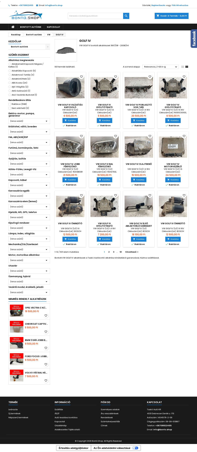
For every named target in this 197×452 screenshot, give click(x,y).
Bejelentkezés (158, 5)
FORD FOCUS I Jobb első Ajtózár (37, 356)
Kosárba (70, 120)
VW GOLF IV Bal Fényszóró (104, 165)
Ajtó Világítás (20, 86)
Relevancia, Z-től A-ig (161, 67)
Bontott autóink (30, 27)
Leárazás (13, 409)
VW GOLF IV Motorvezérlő (173, 165)
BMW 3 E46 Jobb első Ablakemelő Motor (37, 340)
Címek (104, 425)
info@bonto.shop (53, 5)
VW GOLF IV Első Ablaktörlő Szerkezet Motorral (139, 226)
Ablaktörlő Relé (21, 78)
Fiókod (105, 402)
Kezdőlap (14, 41)
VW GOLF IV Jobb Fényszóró (70, 165)
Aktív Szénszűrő (21, 90)
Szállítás (59, 409)
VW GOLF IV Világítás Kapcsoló (70, 106)
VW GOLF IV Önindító (70, 223)
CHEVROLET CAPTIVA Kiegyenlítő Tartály (37, 324)
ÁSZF (57, 413)
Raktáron (19, 104)
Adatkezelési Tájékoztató (67, 429)
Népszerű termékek (18, 417)
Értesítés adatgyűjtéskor (73, 448)
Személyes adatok (110, 409)
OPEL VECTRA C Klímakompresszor (37, 307)
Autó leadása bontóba (66, 417)
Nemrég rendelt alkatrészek (27, 299)
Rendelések (107, 417)
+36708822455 (26, 5)
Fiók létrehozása (180, 5)
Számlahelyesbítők (110, 421)
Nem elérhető (20, 108)
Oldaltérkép (61, 425)
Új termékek (14, 413)
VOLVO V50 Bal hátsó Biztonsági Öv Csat (37, 372)
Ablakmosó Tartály (23, 74)
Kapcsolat (53, 27)
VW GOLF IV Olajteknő (139, 164)
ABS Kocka (19, 82)
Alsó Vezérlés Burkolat (24, 94)
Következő (132, 251)
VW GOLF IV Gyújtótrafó (104, 106)
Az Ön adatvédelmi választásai (112, 448)
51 (121, 251)
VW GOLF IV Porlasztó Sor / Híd (138, 106)
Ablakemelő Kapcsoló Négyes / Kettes (25, 65)
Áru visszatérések (110, 413)
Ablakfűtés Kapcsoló (24, 70)
